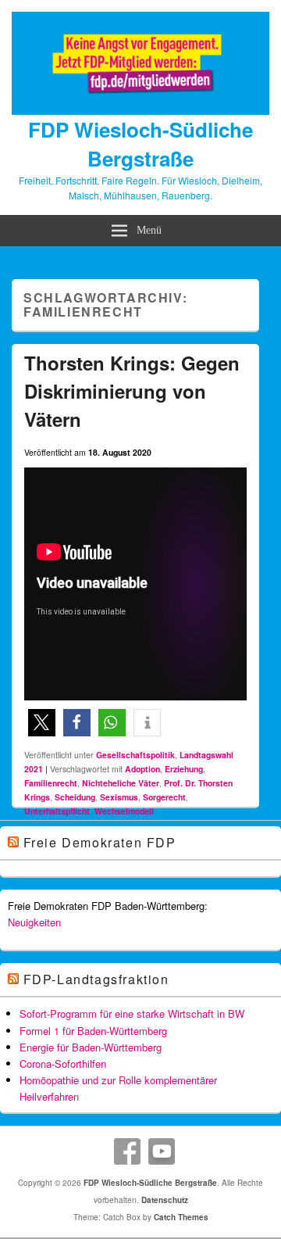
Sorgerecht (164, 797)
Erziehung (184, 769)
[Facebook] (127, 1151)
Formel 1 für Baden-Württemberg (93, 1030)
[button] (41, 722)
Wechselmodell (124, 811)
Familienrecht (50, 783)
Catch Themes (181, 1217)
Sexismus (119, 797)
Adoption (142, 769)
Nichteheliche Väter (120, 783)
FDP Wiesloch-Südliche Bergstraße (140, 144)
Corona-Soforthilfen (63, 1063)
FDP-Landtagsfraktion (96, 979)
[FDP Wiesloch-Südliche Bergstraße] (140, 110)
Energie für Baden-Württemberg (91, 1047)
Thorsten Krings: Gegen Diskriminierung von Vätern (132, 390)
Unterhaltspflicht (57, 811)
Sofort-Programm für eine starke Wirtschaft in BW (132, 1013)
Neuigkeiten (34, 922)
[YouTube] (161, 1151)
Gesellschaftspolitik (135, 755)
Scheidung (75, 797)
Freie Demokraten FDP (99, 842)
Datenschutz (164, 1199)
